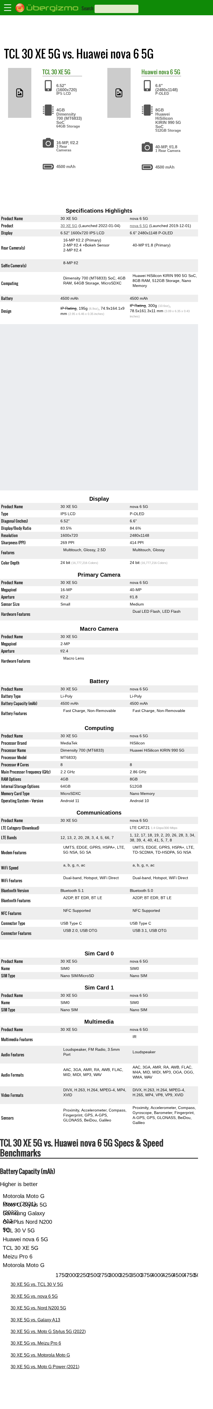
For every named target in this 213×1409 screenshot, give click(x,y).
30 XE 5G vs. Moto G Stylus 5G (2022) (48, 1331)
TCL (46, 72)
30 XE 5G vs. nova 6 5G (34, 1296)
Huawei (149, 72)
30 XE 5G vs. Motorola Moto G (40, 1355)
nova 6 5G (169, 72)
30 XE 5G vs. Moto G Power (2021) (45, 1366)
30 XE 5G (60, 72)
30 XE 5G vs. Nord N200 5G (38, 1308)
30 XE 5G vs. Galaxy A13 (35, 1320)
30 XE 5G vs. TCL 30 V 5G (37, 1284)
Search (87, 8)
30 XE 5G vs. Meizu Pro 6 (36, 1343)
